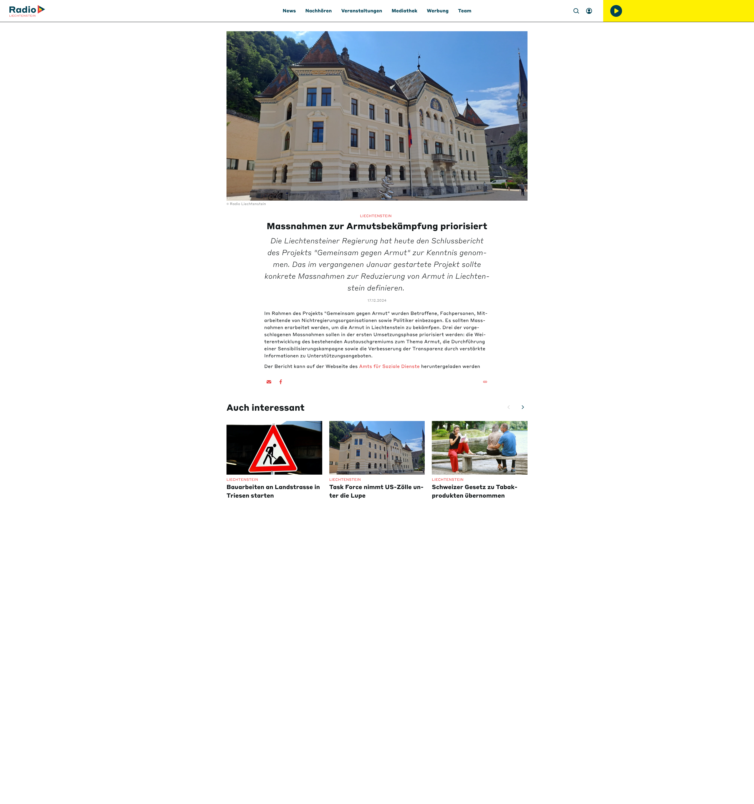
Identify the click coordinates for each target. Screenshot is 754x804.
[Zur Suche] (576, 11)
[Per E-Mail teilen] (269, 382)
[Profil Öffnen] (589, 11)
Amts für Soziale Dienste (389, 366)
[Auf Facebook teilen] (280, 382)
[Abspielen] (616, 11)
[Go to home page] (27, 11)
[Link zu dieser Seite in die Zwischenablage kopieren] (485, 382)
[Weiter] (523, 407)
